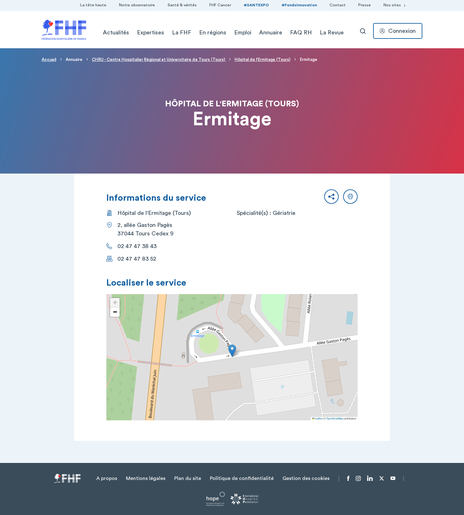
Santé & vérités (182, 5)
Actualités (116, 32)
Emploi (242, 32)
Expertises (150, 32)
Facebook (348, 478)
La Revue (332, 32)
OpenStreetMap (334, 418)
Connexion (402, 31)
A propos (106, 478)
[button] (331, 196)
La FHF (181, 32)
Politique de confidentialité (242, 478)
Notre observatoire (137, 5)
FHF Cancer (220, 5)
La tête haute (93, 5)
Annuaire (270, 32)
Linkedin (370, 478)
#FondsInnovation (299, 5)
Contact (338, 5)
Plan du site (187, 478)
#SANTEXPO (256, 5)
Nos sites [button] (392, 5)
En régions (212, 32)
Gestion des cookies (306, 478)
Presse (364, 5)
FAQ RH (301, 32)
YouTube (393, 478)
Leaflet (318, 418)
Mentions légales (145, 478)
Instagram (358, 478)
